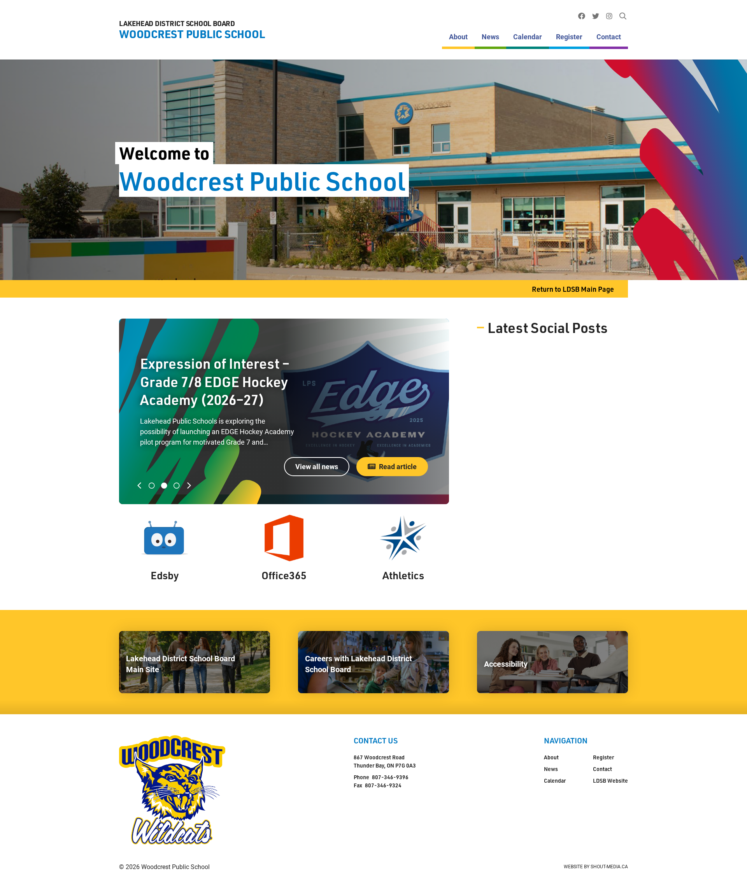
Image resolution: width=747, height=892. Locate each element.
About (458, 36)
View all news (316, 466)
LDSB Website (610, 780)
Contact (608, 36)
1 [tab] (151, 485)
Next (190, 485)
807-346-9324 (383, 785)
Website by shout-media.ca (596, 866)
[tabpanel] (284, 411)
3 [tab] (176, 485)
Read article (398, 466)
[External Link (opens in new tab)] (581, 16)
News (490, 36)
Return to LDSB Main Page (573, 288)
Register (569, 36)
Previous (141, 485)
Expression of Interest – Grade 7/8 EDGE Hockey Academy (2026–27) (214, 381)
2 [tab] (164, 485)
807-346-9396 (390, 777)
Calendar (527, 36)
